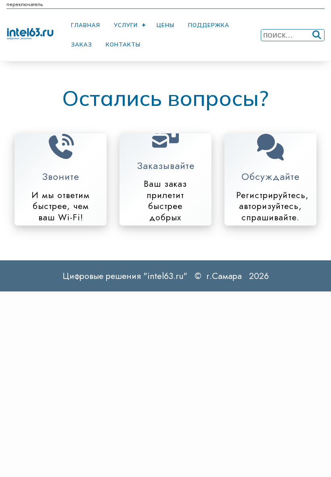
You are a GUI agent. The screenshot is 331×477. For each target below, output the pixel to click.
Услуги (126, 25)
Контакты (123, 44)
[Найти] (316, 34)
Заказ (81, 44)
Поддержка (208, 25)
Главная (85, 25)
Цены (165, 25)
